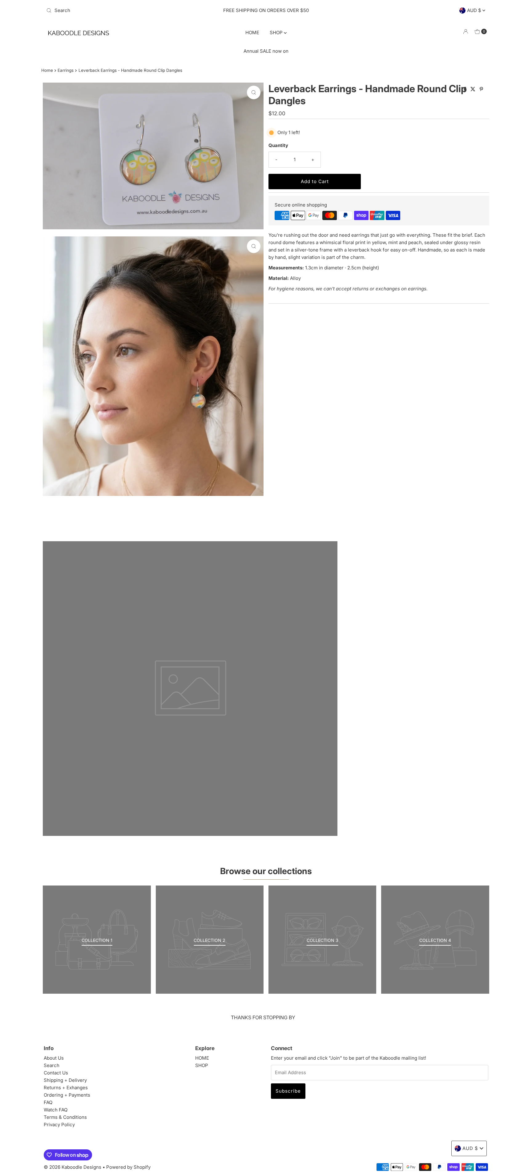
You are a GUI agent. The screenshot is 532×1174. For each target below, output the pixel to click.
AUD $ (474, 10)
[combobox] (116, 10)
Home (47, 70)
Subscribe (288, 1091)
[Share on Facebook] (465, 89)
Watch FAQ (55, 1110)
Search (51, 1065)
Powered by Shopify (128, 1167)
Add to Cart (315, 181)
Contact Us (56, 1073)
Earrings (66, 70)
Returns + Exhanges (66, 1087)
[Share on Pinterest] (481, 89)
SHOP (277, 32)
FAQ (48, 1102)
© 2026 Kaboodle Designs (72, 1167)
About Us (54, 1058)
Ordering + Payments (67, 1095)
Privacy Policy (59, 1124)
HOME (252, 32)
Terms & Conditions (65, 1117)
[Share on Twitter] (473, 89)
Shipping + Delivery (65, 1080)
